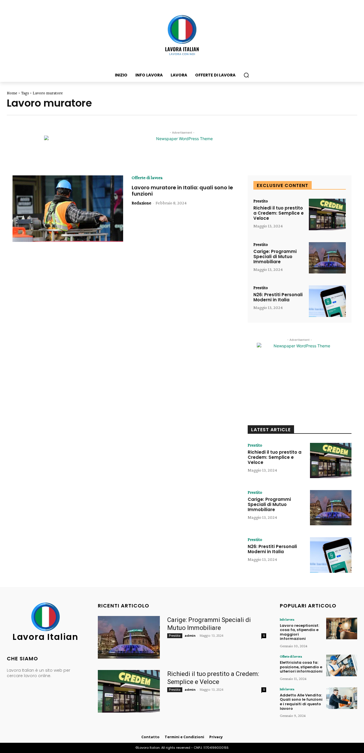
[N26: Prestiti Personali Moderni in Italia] (327, 301)
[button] (246, 75)
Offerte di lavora (147, 177)
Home (12, 93)
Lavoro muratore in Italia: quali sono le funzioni (182, 190)
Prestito (260, 201)
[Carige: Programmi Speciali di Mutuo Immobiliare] (327, 258)
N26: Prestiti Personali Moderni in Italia (278, 297)
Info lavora (287, 619)
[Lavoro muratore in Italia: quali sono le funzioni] (68, 208)
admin (190, 635)
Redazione (141, 202)
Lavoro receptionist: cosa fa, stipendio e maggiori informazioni (299, 632)
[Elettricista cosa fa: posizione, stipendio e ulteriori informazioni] (341, 665)
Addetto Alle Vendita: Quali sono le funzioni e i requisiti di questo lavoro (301, 701)
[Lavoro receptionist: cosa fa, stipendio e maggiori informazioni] (341, 628)
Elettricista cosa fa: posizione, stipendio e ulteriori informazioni (301, 667)
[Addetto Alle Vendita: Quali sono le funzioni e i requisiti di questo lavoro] (341, 698)
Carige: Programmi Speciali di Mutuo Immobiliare (275, 256)
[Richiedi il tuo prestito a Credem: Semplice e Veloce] (327, 214)
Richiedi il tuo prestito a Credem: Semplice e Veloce (278, 213)
